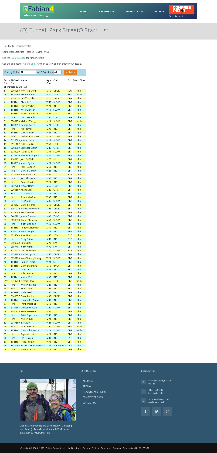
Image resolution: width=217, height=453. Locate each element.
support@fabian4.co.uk (158, 399)
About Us (88, 381)
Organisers (104, 11)
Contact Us (89, 403)
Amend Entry (29, 63)
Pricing (87, 386)
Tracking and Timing (94, 392)
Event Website (18, 57)
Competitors (132, 11)
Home (83, 11)
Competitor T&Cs (93, 397)
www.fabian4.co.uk (155, 402)
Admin (157, 11)
